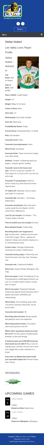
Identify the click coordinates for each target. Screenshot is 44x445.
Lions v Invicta (17, 412)
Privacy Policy (25, 439)
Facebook (18, 23)
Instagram (23, 23)
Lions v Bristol (17, 399)
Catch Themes (29, 441)
